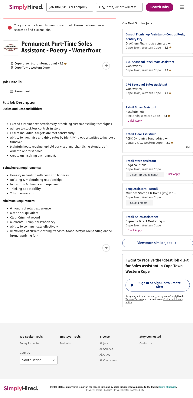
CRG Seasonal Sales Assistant (146, 84)
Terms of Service (134, 299)
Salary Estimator (30, 343)
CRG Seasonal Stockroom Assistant (150, 62)
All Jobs (104, 343)
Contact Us (145, 343)
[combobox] (69, 7)
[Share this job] (106, 66)
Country (25, 352)
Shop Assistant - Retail (142, 189)
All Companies (108, 360)
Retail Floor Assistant (141, 134)
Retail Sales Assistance (142, 217)
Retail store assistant (141, 161)
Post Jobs (65, 343)
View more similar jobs (154, 243)
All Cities (105, 354)
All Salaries (106, 349)
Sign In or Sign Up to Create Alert (160, 285)
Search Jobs (159, 7)
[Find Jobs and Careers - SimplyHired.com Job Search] (26, 7)
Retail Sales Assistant (141, 107)
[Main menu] (181, 7)
